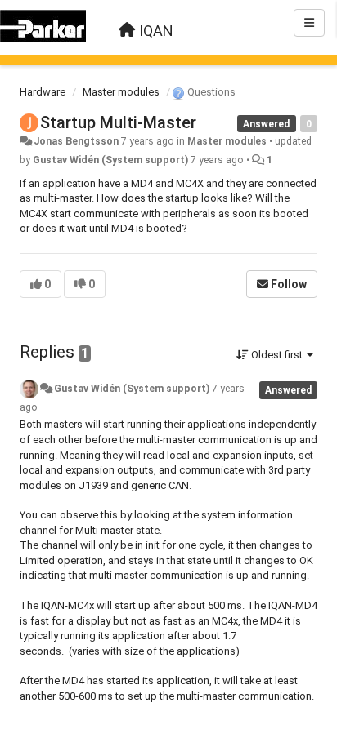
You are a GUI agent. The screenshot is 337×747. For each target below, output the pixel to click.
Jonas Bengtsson (76, 141)
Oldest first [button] (277, 355)
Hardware (42, 92)
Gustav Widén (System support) (110, 160)
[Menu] (309, 23)
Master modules (121, 92)
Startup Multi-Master (118, 122)
